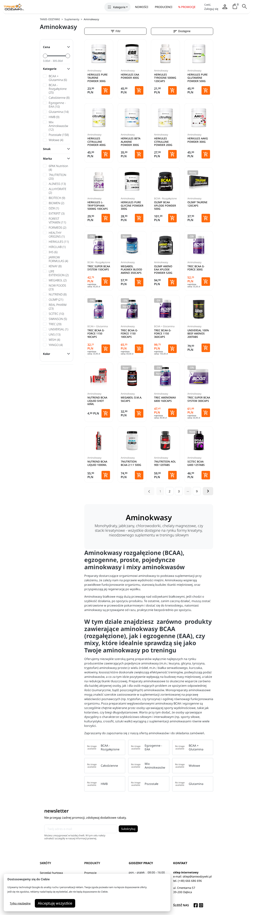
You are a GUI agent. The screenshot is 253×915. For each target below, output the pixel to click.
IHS (53, 252)
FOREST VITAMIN (57, 220)
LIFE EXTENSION (59, 273)
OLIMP (56, 300)
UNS (54, 334)
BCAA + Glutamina (58, 78)
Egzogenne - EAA (57, 105)
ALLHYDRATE (57, 191)
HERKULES (59, 242)
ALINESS (57, 184)
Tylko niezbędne (20, 903)
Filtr (115, 31)
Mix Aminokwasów (58, 126)
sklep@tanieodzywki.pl (197, 876)
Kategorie (49, 69)
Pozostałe (59, 135)
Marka (47, 158)
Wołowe (56, 140)
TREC (55, 324)
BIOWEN (56, 203)
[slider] (45, 56)
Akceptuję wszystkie (55, 903)
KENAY (55, 266)
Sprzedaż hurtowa (51, 873)
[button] (117, 7)
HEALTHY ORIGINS (57, 234)
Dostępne (181, 31)
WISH (54, 340)
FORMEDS (57, 228)
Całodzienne (59, 98)
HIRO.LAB (57, 247)
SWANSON (58, 319)
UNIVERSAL (58, 329)
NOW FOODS (57, 287)
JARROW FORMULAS (58, 259)
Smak (47, 149)
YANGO (56, 345)
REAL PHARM (57, 307)
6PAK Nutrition (58, 168)
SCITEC (56, 314)
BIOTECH (57, 198)
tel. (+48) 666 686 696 (187, 881)
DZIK (54, 208)
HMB (54, 117)
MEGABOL (57, 280)
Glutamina (59, 112)
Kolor (46, 354)
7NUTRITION (57, 177)
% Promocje (186, 7)
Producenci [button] (163, 7)
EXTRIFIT (56, 213)
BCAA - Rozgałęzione (58, 88)
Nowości (141, 7)
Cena (46, 47)
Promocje (90, 873)
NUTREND (57, 294)
